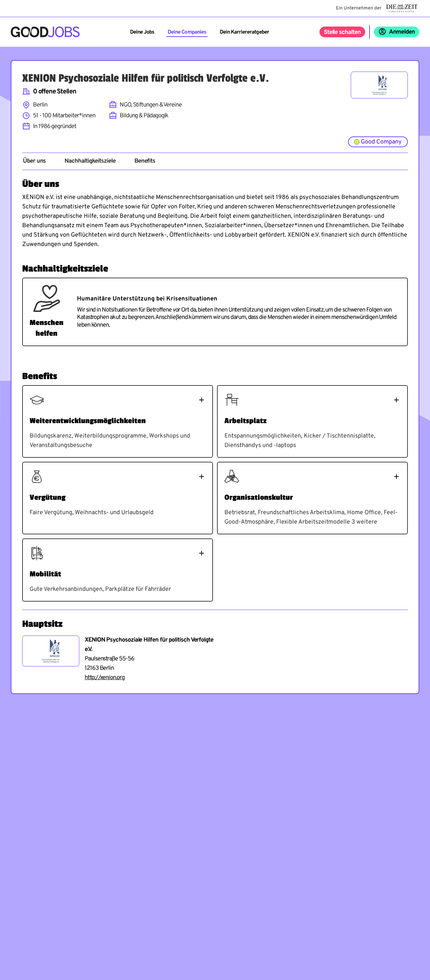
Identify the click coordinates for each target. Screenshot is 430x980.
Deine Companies (187, 32)
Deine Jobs (142, 32)
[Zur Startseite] (45, 32)
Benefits (144, 161)
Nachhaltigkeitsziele (89, 161)
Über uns (34, 161)
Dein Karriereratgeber (244, 32)
